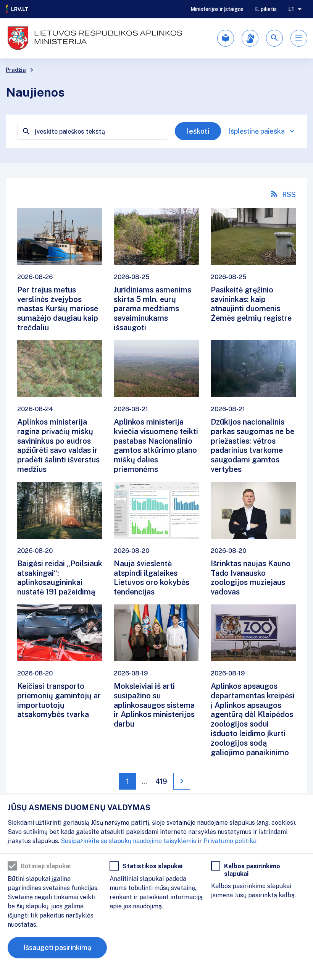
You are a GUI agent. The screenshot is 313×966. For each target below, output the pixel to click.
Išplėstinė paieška (257, 131)
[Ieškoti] (274, 38)
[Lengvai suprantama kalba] (225, 38)
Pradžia (16, 70)
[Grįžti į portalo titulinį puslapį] (17, 9)
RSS (289, 195)
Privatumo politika (230, 841)
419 (161, 781)
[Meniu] (298, 38)
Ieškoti (198, 131)
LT (291, 9)
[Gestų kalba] (250, 38)
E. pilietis (266, 9)
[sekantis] (181, 781)
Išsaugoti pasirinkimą (57, 947)
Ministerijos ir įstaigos (217, 9)
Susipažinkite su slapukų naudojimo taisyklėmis (128, 841)
